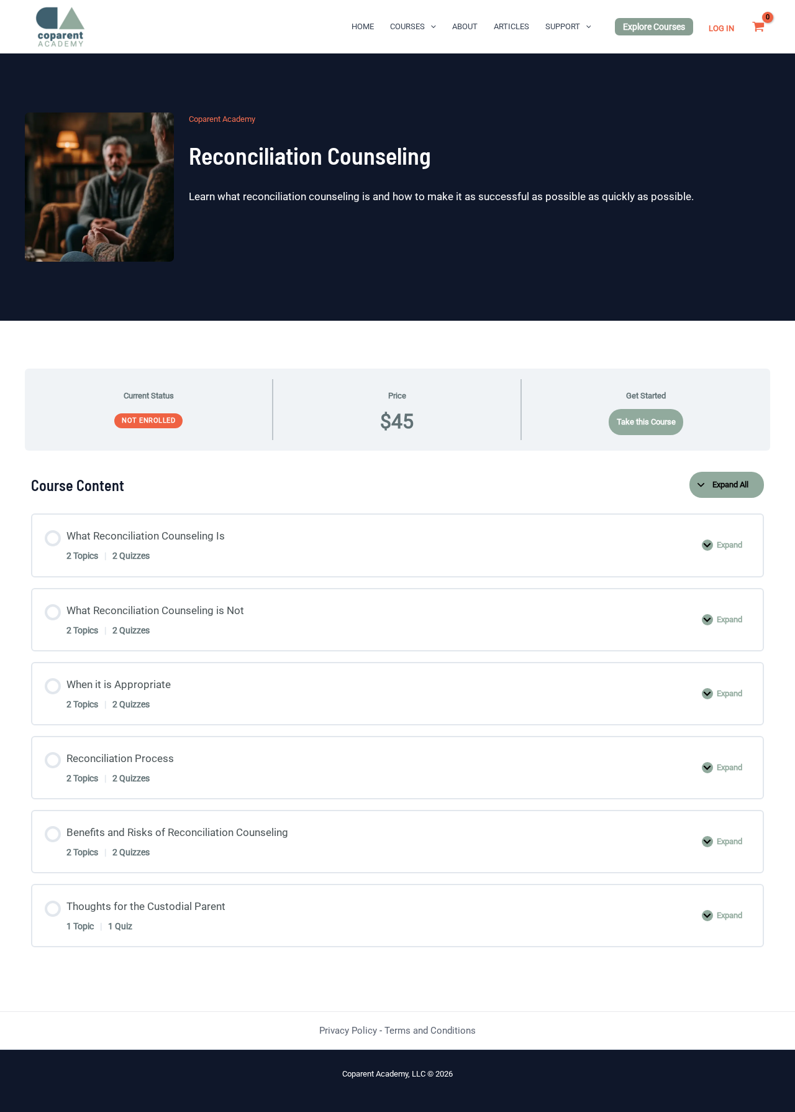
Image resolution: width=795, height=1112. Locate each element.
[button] (430, 26)
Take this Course (646, 421)
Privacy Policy (348, 1030)
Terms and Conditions (430, 1030)
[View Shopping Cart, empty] (758, 27)
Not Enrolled (148, 420)
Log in (721, 28)
